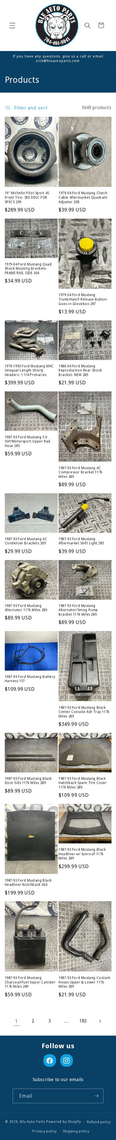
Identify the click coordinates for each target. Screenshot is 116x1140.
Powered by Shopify (63, 1122)
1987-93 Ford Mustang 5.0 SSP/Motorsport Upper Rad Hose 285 (27, 441)
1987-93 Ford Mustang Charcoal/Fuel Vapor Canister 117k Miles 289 (30, 982)
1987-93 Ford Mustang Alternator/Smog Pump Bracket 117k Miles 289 (78, 610)
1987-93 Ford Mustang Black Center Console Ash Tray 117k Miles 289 (84, 712)
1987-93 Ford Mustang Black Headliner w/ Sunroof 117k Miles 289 (82, 854)
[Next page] (99, 1021)
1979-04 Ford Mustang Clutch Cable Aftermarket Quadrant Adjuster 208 (83, 197)
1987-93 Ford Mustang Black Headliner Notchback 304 (28, 882)
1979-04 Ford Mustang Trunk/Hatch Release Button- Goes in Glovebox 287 (83, 299)
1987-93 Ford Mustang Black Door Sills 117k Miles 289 (28, 780)
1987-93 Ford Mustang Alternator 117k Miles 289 (26, 608)
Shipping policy (76, 1131)
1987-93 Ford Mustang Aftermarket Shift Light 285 (81, 541)
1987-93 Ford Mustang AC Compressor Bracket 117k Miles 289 (80, 472)
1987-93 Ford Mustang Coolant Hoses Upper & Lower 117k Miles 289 (84, 982)
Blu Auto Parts (32, 1122)
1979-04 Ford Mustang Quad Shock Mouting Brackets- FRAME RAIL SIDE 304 (28, 268)
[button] (12, 25)
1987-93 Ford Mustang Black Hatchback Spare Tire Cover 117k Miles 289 (83, 783)
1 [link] (16, 1021)
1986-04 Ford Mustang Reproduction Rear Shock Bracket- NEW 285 (80, 370)
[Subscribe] (96, 1096)
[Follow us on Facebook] (49, 1060)
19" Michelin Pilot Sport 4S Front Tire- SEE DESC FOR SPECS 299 (27, 197)
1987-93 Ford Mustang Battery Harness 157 (30, 679)
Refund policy (99, 1122)
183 (83, 1021)
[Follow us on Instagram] (66, 1060)
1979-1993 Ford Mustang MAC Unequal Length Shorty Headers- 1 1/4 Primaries (29, 370)
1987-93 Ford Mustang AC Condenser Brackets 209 (26, 541)
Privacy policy (44, 1131)
